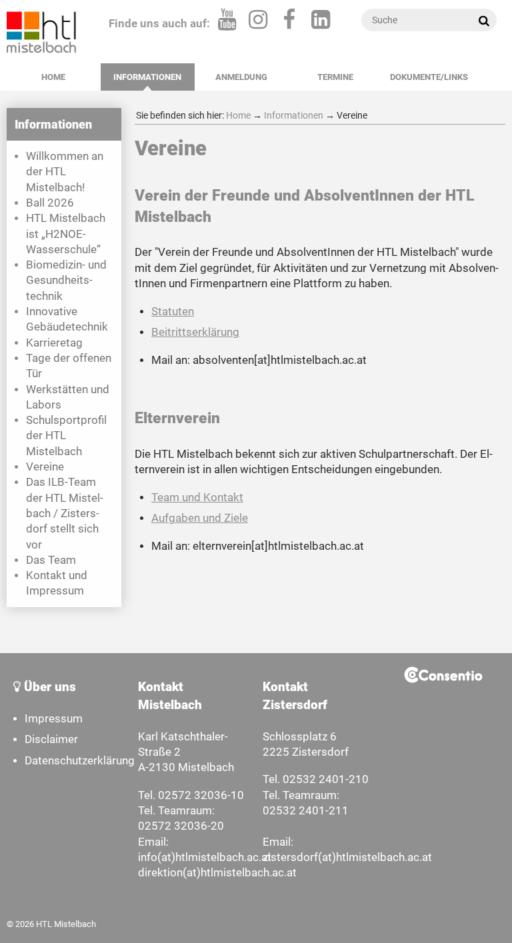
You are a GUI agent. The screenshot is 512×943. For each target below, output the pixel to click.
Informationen (147, 77)
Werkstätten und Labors (67, 397)
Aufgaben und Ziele (199, 518)
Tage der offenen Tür (68, 366)
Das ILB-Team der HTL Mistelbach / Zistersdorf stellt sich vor (64, 513)
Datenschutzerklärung (80, 760)
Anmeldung (241, 77)
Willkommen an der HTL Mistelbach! (64, 172)
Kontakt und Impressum (56, 583)
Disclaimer (51, 739)
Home (53, 77)
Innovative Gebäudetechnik (67, 319)
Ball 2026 (50, 203)
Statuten (172, 311)
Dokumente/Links (429, 77)
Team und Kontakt (197, 497)
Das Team (51, 560)
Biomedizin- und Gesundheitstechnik (66, 281)
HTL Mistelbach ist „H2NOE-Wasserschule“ (65, 234)
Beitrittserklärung (195, 332)
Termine (335, 77)
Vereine (45, 467)
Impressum (54, 718)
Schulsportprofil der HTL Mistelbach (66, 436)
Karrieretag (54, 343)
